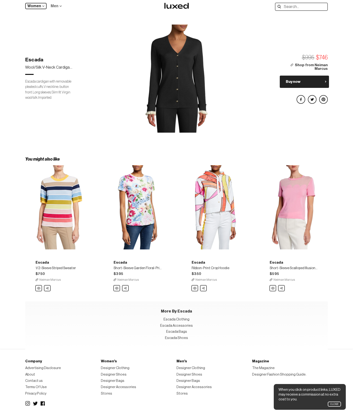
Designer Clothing (115, 368)
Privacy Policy (35, 393)
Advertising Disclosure (43, 368)
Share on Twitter (312, 97)
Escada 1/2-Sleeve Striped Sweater (39, 288)
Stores (106, 393)
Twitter (35, 403)
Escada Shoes (176, 338)
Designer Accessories (118, 387)
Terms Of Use (36, 387)
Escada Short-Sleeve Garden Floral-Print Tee (117, 288)
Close (334, 404)
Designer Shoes (114, 374)
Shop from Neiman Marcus (311, 67)
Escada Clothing (176, 319)
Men (54, 6)
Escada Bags (176, 331)
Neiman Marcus (50, 279)
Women (34, 6)
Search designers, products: (280, 7)
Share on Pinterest (323, 97)
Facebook (43, 403)
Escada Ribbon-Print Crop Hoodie (195, 288)
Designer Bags (112, 381)
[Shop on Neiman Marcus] (59, 207)
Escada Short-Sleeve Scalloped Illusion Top (273, 288)
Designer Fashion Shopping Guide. (279, 374)
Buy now (293, 82)
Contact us (34, 381)
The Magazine (263, 368)
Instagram (27, 403)
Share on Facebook (301, 97)
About (30, 374)
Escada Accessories (176, 325)
